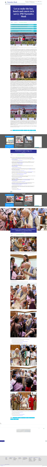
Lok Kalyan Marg (23, 417)
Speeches (34, 130)
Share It (1, 423)
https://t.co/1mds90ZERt (24, 173)
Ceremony (14, 130)
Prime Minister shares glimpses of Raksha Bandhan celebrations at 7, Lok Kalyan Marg (23, 230)
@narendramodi (18, 158)
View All (26, 205)
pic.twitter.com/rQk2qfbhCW (15, 159)
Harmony (12, 419)
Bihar (28, 130)
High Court (31, 130)
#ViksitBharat (16, 166)
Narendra (12, 2)
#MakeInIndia (13, 166)
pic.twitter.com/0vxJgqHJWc (15, 180)
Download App (37, 147)
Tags (11, 130)
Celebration (19, 417)
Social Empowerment (31, 417)
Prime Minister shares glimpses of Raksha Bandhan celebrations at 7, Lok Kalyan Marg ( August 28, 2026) (9, 205)
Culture (15, 419)
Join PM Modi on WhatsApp (23, 22)
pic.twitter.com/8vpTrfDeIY (25, 341)
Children (27, 417)
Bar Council (25, 130)
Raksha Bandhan (15, 417)
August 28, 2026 (20, 160)
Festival (17, 419)
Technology (21, 130)
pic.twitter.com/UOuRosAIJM (21, 414)
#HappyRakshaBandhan (19, 173)
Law (18, 130)
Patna (17, 130)
